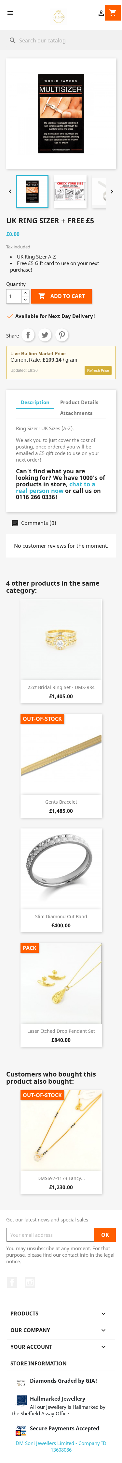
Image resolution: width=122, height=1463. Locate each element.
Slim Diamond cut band (61, 916)
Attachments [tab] (76, 413)
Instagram (30, 1282)
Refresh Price (98, 370)
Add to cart (61, 296)
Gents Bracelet (61, 802)
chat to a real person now (55, 487)
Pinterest (61, 334)
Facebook (12, 1282)
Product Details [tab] (79, 402)
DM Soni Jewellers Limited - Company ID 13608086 (61, 1446)
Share (27, 334)
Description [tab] (35, 402)
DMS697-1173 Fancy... (61, 1178)
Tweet (44, 334)
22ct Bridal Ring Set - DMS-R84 (61, 687)
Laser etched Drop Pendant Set (61, 1031)
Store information (38, 1363)
